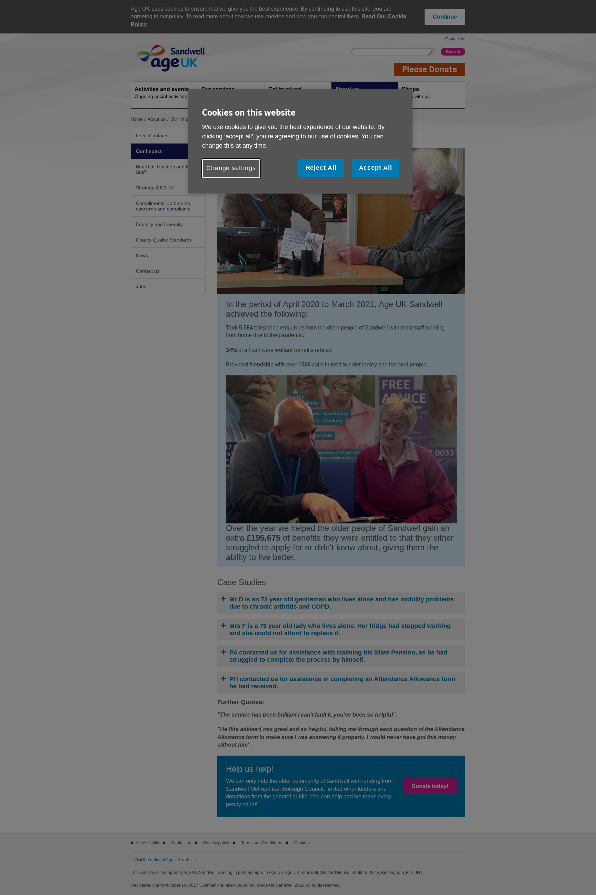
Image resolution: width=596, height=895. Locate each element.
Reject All (321, 167)
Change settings (231, 168)
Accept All (375, 167)
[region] (300, 141)
